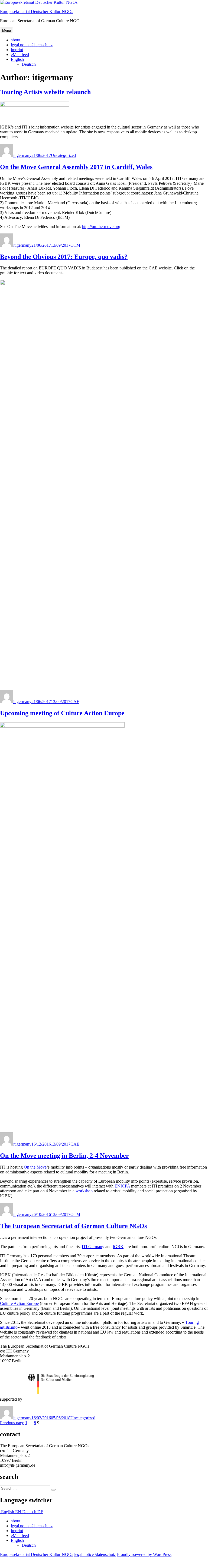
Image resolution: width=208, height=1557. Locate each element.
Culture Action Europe (19, 1303)
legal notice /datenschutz (32, 44)
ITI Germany (93, 1246)
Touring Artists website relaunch (45, 91)
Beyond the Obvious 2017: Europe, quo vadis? (64, 256)
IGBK (118, 1246)
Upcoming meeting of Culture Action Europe (62, 713)
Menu (6, 30)
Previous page (12, 1422)
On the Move (35, 1167)
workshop (85, 1191)
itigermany (22, 155)
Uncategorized (63, 155)
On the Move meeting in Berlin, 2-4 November (64, 1155)
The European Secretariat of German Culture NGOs (73, 1225)
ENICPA (123, 1186)
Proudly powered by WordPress (144, 1554)
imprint (17, 49)
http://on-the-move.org (101, 226)
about (15, 40)
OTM (75, 245)
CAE (74, 701)
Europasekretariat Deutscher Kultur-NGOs (36, 11)
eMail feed (20, 54)
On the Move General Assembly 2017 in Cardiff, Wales (76, 166)
